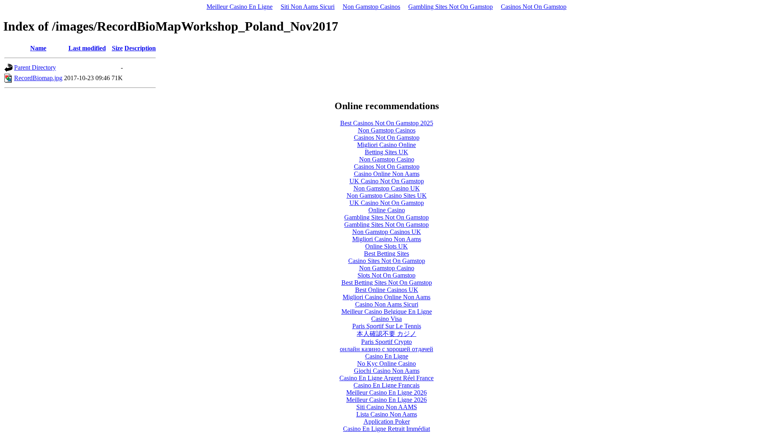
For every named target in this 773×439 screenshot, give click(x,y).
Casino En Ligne (386, 356)
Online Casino (386, 210)
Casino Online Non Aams (387, 173)
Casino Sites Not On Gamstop (386, 260)
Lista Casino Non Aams (386, 414)
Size (117, 48)
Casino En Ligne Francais (386, 385)
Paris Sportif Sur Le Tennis (386, 326)
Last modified (87, 48)
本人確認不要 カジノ (386, 333)
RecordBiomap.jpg (38, 78)
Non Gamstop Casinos (371, 6)
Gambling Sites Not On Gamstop (450, 6)
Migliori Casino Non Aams (386, 239)
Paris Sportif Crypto (386, 341)
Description (140, 48)
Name (38, 48)
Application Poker (387, 421)
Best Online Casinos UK (386, 289)
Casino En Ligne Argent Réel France (386, 378)
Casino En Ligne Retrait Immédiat (386, 428)
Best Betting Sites (386, 253)
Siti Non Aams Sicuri (308, 6)
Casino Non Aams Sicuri (386, 304)
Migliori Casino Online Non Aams (386, 297)
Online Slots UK (386, 246)
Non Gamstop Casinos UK (386, 231)
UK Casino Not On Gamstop (386, 181)
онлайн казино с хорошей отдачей (386, 349)
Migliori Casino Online (386, 144)
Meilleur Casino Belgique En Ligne (386, 311)
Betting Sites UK (386, 152)
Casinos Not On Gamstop (533, 6)
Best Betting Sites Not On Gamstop (386, 282)
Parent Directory (35, 67)
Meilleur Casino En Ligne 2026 (386, 392)
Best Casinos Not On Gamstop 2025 (386, 123)
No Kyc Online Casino (386, 363)
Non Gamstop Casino (386, 159)
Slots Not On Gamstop (386, 275)
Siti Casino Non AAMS (386, 407)
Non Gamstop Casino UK (386, 188)
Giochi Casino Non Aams (387, 370)
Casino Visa (386, 318)
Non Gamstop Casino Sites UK (387, 195)
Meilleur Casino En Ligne (240, 6)
